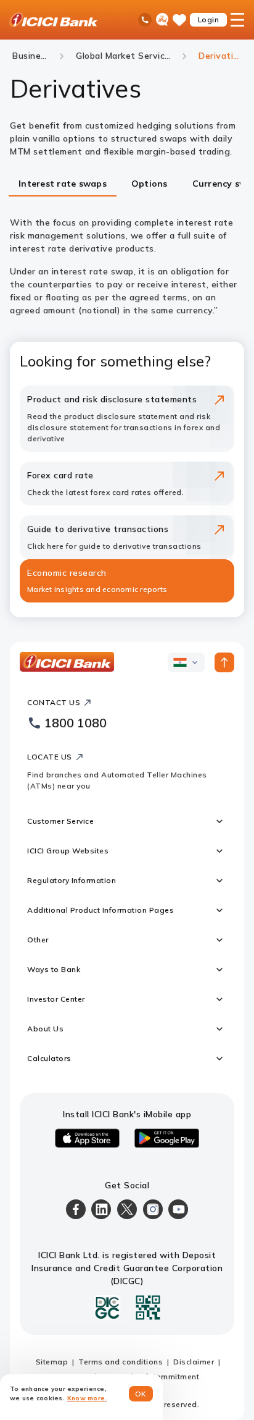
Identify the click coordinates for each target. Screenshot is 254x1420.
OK (141, 1393)
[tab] (63, 185)
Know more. (87, 1398)
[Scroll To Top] (224, 662)
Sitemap (52, 1361)
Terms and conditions (120, 1361)
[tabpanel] (127, 266)
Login (208, 19)
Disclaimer (193, 1361)
